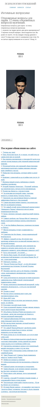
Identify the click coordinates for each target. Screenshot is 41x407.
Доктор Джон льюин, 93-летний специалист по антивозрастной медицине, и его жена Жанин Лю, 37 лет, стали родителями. (19, 257)
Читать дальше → (7, 140)
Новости (20, 7)
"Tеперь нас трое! (9, 152)
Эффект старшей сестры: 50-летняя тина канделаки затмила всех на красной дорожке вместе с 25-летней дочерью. (20, 241)
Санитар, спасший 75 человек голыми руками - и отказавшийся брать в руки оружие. (19, 379)
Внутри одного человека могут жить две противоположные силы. (16, 294)
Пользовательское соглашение (14, 399)
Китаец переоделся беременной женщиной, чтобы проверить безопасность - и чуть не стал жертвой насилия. (20, 286)
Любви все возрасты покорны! (14, 360)
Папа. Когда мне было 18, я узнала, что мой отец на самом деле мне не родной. (20, 155)
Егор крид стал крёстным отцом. (14, 305)
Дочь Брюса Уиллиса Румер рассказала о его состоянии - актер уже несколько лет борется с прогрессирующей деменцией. (18, 314)
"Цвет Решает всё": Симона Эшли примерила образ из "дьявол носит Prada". (18, 356)
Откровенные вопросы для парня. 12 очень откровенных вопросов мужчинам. (18, 20)
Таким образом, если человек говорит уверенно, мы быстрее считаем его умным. (19, 370)
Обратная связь (5, 403)
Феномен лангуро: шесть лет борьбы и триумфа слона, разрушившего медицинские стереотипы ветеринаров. (19, 273)
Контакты (3, 399)
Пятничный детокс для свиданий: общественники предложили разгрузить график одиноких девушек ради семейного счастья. (19, 168)
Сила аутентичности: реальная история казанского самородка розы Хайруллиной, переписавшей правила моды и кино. (20, 280)
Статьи (28, 7)
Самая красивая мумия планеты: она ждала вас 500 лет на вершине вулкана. (19, 203)
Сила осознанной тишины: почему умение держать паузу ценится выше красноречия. (20, 308)
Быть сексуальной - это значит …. (15, 252)
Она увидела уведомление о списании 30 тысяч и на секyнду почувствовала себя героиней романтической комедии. (20, 161)
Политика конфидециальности (8, 401)
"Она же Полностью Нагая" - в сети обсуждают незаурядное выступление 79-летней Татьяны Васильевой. (18, 266)
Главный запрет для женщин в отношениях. (18, 366)
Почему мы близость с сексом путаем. (16, 191)
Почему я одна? (9, 291)
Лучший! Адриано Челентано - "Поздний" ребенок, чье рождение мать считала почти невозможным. (19, 187)
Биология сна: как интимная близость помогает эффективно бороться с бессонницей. (19, 199)
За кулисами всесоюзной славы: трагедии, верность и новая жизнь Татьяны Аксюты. (17, 194)
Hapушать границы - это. (12, 262)
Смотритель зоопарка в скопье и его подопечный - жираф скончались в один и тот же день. (20, 347)
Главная (13, 7)
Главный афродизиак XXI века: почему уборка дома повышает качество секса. (18, 320)
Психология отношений (20, 3)
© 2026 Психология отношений (8, 396)
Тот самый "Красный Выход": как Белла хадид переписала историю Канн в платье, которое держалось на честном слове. (18, 330)
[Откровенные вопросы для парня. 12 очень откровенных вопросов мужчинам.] (20, 89)
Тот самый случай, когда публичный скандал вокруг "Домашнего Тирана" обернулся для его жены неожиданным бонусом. (20, 209)
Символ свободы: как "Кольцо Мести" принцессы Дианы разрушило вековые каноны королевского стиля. (19, 220)
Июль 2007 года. (9, 298)
